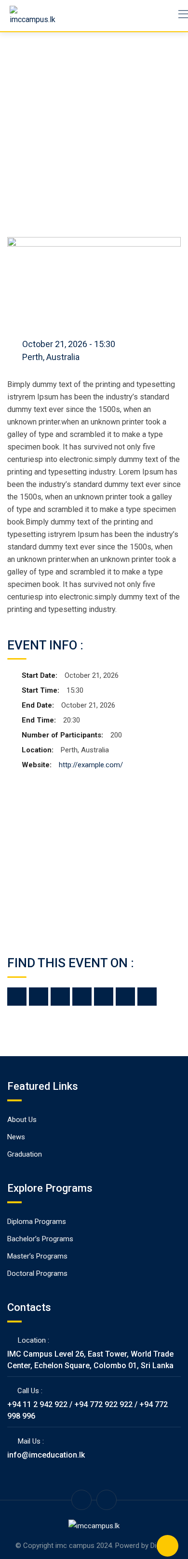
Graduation (24, 1154)
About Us (22, 1119)
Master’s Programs (37, 1256)
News (16, 1137)
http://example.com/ (91, 765)
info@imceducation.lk (46, 1454)
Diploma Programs (36, 1221)
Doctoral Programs (37, 1273)
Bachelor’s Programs (40, 1239)
